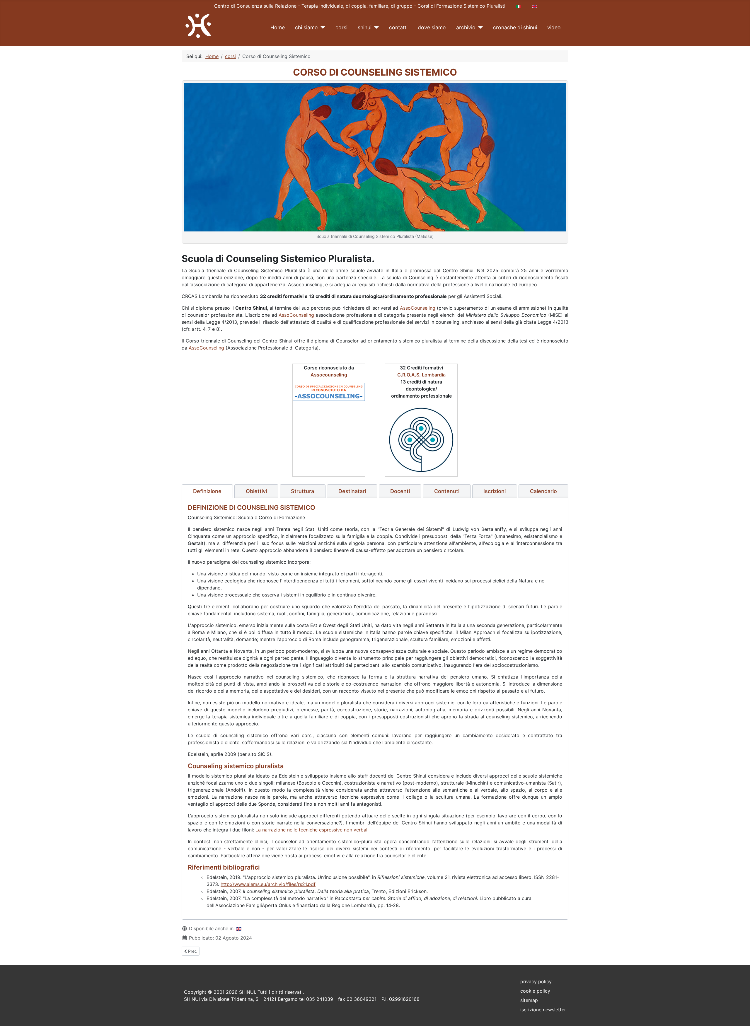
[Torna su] (739, 1015)
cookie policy (535, 991)
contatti (398, 27)
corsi (341, 27)
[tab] (207, 491)
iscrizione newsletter (543, 1010)
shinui (364, 27)
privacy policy (536, 981)
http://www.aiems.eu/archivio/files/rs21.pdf (268, 884)
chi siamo (306, 27)
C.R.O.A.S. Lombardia (421, 375)
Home (277, 27)
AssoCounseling (417, 308)
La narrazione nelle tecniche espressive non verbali (312, 830)
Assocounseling (329, 375)
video (554, 27)
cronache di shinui (515, 27)
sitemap (529, 1000)
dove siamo (432, 27)
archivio (465, 27)
